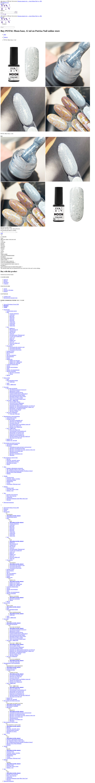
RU (1, 4)
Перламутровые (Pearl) (15, 409)
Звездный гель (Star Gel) (16, 437)
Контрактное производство (10, 297)
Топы (8, 368)
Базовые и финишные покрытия (15, 468)
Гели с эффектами (11, 428)
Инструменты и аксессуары (11, 457)
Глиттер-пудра (10, 477)
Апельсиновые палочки (13, 461)
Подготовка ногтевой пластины (12, 443)
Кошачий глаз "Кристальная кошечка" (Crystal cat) (22, 405)
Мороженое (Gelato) (15, 391)
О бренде (6, 283)
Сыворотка (9, 497)
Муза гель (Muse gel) (15, 429)
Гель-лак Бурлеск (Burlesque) (17, 403)
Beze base (12, 316)
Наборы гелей (10, 488)
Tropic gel (12, 344)
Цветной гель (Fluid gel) (16, 421)
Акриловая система (11, 417)
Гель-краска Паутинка (15, 348)
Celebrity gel (13, 331)
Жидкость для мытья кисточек (17, 448)
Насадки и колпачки (15, 372)
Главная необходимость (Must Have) (19, 393)
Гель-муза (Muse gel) (15, 343)
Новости (6, 279)
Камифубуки (10, 481)
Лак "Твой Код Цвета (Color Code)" (15, 469)
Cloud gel (12, 333)
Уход (5, 493)
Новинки (6, 305)
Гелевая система (11, 419)
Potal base (12, 320)
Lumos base (12, 323)
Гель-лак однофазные (12, 412)
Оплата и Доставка (8, 290)
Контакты (6, 282)
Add (2, 233)
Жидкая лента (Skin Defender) (14, 472)
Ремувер (9, 500)
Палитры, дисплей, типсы (13, 460)
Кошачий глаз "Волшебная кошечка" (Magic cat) (22, 407)
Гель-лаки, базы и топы (12, 489)
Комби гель (9, 439)
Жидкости (9, 445)
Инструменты (10, 352)
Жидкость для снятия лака (16, 451)
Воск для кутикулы (11, 496)
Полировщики (10, 356)
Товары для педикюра (12, 367)
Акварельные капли (12, 311)
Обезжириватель (14, 452)
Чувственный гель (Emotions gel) (18, 431)
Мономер (12, 455)
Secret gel (12, 341)
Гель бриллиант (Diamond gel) (17, 335)
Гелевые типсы (10, 351)
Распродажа (7, 309)
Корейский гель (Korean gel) (17, 433)
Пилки (8, 464)
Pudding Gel (12, 340)
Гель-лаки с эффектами (12, 400)
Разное (8, 357)
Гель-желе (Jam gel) (14, 423)
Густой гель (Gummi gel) (16, 336)
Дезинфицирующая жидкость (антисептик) (20, 447)
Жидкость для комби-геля (16, 453)
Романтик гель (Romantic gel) (17, 435)
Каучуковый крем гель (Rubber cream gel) (20, 424)
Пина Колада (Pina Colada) (16, 397)
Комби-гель (9, 359)
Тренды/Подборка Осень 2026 (11, 304)
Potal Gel (12, 339)
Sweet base (12, 324)
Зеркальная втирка (11, 480)
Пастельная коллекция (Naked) (17, 395)
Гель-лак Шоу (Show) (15, 401)
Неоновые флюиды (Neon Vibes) (18, 396)
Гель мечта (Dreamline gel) (16, 420)
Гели (8, 327)
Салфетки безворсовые (12, 364)
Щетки (8, 375)
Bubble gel (12, 328)
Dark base (12, 319)
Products (6, 37)
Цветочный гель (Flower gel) (17, 432)
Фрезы (11, 374)
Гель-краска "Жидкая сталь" (14, 484)
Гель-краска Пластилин (15, 349)
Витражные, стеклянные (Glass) (18, 408)
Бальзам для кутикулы (12, 494)
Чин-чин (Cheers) (14, 411)
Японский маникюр (9, 502)
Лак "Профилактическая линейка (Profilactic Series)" (20, 471)
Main (5, 34)
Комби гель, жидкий (12, 440)
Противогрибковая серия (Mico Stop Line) (17, 498)
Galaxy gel (12, 337)
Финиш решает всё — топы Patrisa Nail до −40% (30, 1)
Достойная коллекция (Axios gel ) (18, 389)
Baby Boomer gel (14, 329)
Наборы (9, 473)
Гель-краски (10, 345)
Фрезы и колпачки (11, 371)
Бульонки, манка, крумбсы (13, 478)
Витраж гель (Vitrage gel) (16, 427)
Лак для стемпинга (11, 355)
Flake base (12, 317)
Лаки (5, 466)
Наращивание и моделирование (12, 416)
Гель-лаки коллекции (12, 388)
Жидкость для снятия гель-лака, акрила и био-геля (22, 449)
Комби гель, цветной (15, 363)
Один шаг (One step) (15, 413)
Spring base (12, 325)
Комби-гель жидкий (15, 360)
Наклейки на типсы (12, 463)
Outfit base (12, 381)
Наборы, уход (10, 490)
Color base (12, 315)
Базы (8, 312)
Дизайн (5, 476)
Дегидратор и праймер (12, 444)
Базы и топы (7, 377)
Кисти (8, 353)
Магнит (8, 459)
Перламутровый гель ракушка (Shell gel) (20, 436)
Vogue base (12, 321)
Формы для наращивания (13, 370)
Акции (5, 288)
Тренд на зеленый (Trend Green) (18, 399)
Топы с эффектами (11, 384)
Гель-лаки (6, 387)
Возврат (6, 291)
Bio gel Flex (12, 332)
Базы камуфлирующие (12, 380)
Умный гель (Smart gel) (15, 425)
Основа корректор (14, 313)
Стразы (8, 482)
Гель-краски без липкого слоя (17, 347)
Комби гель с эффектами (16, 361)
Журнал (5, 281)
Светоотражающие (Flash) (16, 404)
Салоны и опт (7, 296)
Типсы (8, 366)
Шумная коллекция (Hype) (16, 392)
